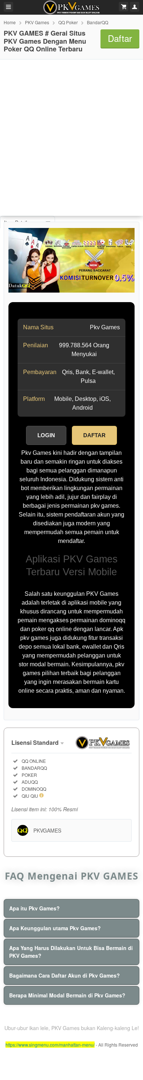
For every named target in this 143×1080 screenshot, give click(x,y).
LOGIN (46, 435)
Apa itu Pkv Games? (34, 908)
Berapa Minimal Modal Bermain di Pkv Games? (67, 995)
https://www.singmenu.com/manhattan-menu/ (50, 1044)
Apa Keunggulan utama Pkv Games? (55, 928)
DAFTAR (94, 435)
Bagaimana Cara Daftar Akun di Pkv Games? (64, 975)
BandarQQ (97, 22)
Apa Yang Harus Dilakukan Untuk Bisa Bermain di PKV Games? (71, 951)
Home (10, 22)
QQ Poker (68, 22)
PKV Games (37, 22)
